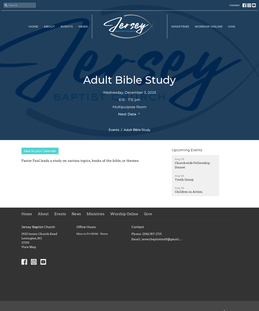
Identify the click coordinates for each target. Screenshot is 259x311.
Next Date (127, 114)
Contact (234, 5)
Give (231, 26)
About (49, 26)
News (83, 26)
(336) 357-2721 (152, 234)
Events (67, 26)
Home (33, 26)
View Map (28, 247)
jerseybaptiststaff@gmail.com (162, 239)
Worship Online (208, 26)
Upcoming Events (187, 150)
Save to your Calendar (40, 151)
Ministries (180, 26)
